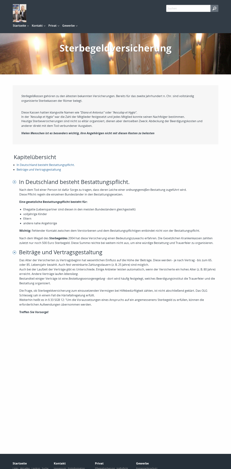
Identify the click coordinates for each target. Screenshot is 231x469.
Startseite (19, 26)
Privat (52, 26)
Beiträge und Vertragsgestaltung (39, 170)
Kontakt (37, 26)
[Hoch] (16, 182)
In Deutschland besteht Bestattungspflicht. (46, 165)
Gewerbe (68, 26)
